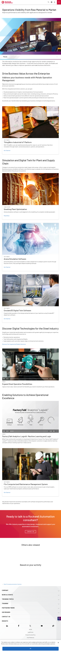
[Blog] (53, 626)
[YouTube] (41, 626)
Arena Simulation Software (9, 224)
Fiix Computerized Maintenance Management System (17, 449)
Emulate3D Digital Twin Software (11, 275)
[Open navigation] (59, 2)
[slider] (29, 378)
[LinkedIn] (7, 626)
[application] (30, 364)
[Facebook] (18, 626)
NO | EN (30, 629)
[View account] (54, 2)
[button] (30, 364)
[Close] (58, 642)
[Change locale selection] (51, 2)
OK (30, 648)
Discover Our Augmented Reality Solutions (14, 344)
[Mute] (54, 378)
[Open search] (48, 2)
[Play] (4, 378)
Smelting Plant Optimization (10, 174)
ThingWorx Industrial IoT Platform (11, 107)
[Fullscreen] (57, 378)
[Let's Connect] (59, 618)
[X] (30, 626)
